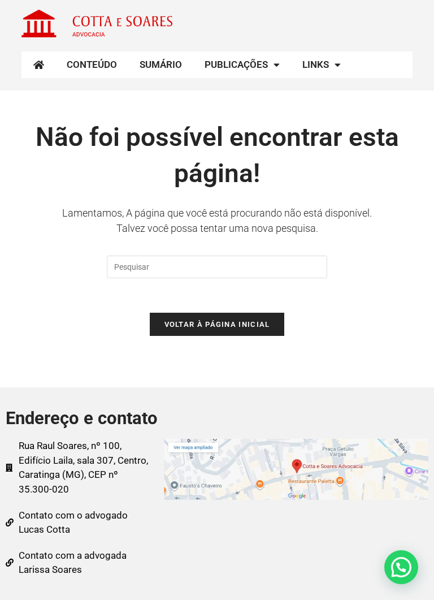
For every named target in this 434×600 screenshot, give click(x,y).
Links (315, 64)
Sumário (161, 64)
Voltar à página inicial (217, 324)
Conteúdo (92, 64)
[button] (401, 567)
